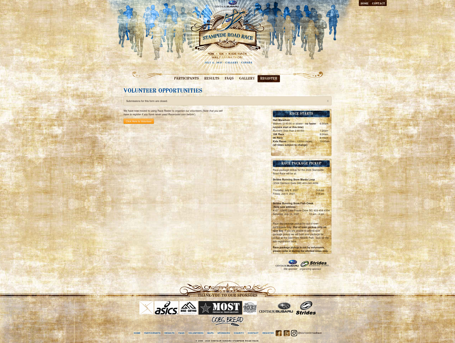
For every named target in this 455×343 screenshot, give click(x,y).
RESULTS (211, 78)
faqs (181, 333)
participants (152, 333)
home (137, 333)
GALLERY (247, 78)
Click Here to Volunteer (139, 121)
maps (210, 333)
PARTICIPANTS (186, 78)
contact (378, 3)
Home (364, 3)
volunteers (196, 333)
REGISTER (268, 78)
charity (239, 333)
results (169, 333)
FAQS (229, 78)
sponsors (224, 333)
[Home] (227, 29)
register (268, 333)
